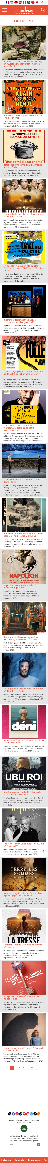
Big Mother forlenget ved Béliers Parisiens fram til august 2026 (19, 321)
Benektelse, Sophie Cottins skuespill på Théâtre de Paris (23, 741)
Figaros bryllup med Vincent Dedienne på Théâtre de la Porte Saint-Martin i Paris (23, 374)
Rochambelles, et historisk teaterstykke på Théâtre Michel (23, 215)
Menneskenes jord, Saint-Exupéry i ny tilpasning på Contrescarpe (22, 894)
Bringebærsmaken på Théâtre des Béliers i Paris (21, 997)
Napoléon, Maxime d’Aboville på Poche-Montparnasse (19, 586)
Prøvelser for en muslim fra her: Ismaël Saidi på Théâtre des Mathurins (23, 534)
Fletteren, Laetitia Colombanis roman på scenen (22, 946)
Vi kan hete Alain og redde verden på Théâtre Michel (22, 116)
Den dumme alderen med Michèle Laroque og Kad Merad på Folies (20, 638)
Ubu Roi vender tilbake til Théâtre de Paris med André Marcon (22, 793)
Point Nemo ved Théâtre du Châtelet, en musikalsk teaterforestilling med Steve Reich (22, 64)
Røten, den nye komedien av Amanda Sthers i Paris (22, 166)
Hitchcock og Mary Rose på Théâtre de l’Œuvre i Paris (23, 1049)
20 (32, 1067)
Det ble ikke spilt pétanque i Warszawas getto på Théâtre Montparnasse (18, 428)
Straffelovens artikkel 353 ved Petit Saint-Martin (21, 480)
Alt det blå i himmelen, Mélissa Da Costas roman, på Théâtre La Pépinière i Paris (23, 268)
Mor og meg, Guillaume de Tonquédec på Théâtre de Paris (23, 689)
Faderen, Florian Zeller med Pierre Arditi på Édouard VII (23, 845)
